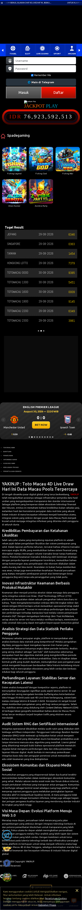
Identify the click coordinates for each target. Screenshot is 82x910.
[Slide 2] (32, 437)
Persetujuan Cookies (56, 898)
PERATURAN (8, 455)
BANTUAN (7, 451)
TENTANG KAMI (9, 447)
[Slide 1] (29, 437)
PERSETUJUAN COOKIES (12, 471)
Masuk (24, 92)
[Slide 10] (52, 437)
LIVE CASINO (42, 53)
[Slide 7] (45, 437)
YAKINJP (74, 494)
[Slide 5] (39, 437)
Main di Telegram (42, 82)
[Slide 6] (42, 437)
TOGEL (13, 53)
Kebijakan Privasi (47, 905)
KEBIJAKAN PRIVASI (11, 467)
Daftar (58, 92)
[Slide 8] (47, 437)
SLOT (27, 53)
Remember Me (42, 75)
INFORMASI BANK (10, 459)
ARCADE (72, 53)
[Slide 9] (50, 437)
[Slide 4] (37, 437)
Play (52, 106)
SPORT (57, 53)
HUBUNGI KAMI (9, 463)
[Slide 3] (34, 437)
